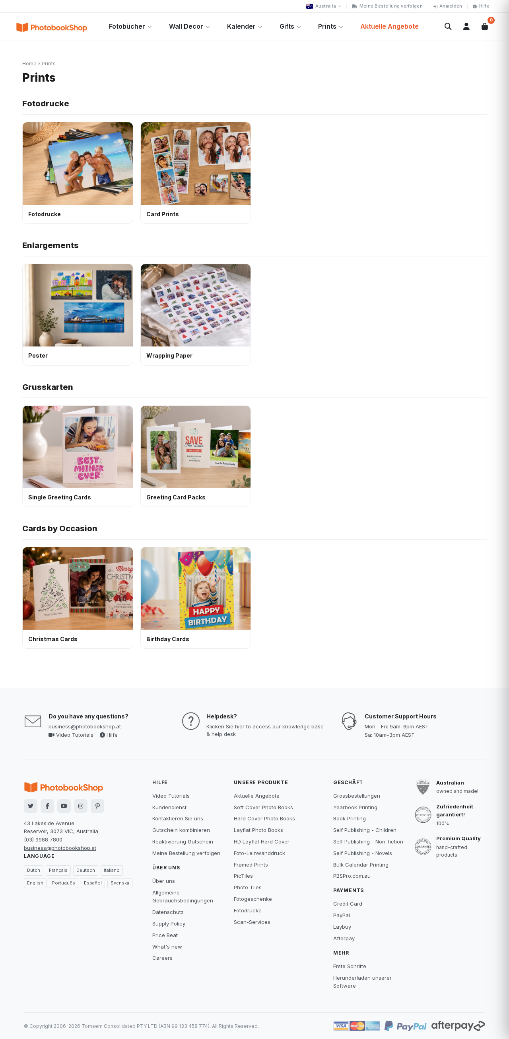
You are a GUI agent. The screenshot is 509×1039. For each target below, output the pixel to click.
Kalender (241, 26)
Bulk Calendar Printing (361, 864)
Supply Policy (168, 923)
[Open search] (448, 26)
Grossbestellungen (356, 795)
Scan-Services (252, 922)
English (35, 883)
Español (93, 883)
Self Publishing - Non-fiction (368, 841)
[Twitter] (30, 806)
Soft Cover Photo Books (263, 807)
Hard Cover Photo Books (264, 818)
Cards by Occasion (59, 528)
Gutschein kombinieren (181, 830)
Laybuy (342, 927)
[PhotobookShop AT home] (51, 27)
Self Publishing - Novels (362, 853)
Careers (162, 958)
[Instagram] (80, 806)
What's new (167, 946)
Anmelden (450, 6)
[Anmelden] (466, 26)
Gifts (287, 26)
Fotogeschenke (253, 899)
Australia (325, 6)
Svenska (120, 883)
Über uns (163, 881)
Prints (327, 26)
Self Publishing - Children (364, 830)
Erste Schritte (349, 966)
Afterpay (344, 938)
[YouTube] (64, 806)
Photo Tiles (248, 887)
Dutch (33, 870)
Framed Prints (251, 864)
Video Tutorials (73, 735)
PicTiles (243, 876)
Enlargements (50, 245)
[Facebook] (47, 806)
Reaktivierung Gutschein (182, 841)
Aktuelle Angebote (389, 26)
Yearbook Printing (355, 807)
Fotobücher (127, 26)
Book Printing (349, 818)
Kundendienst (169, 807)
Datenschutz (168, 912)
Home (29, 63)
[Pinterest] (97, 806)
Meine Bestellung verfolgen (391, 6)
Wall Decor (186, 26)
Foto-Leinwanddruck (259, 853)
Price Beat (165, 935)
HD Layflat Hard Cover (261, 841)
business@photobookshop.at (85, 726)
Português (63, 883)
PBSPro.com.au (352, 876)
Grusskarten (47, 387)
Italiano (112, 870)
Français (58, 870)
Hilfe (484, 6)
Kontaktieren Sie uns (177, 818)
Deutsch (85, 870)
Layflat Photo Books (258, 830)
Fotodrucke (45, 103)
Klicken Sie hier (225, 726)
